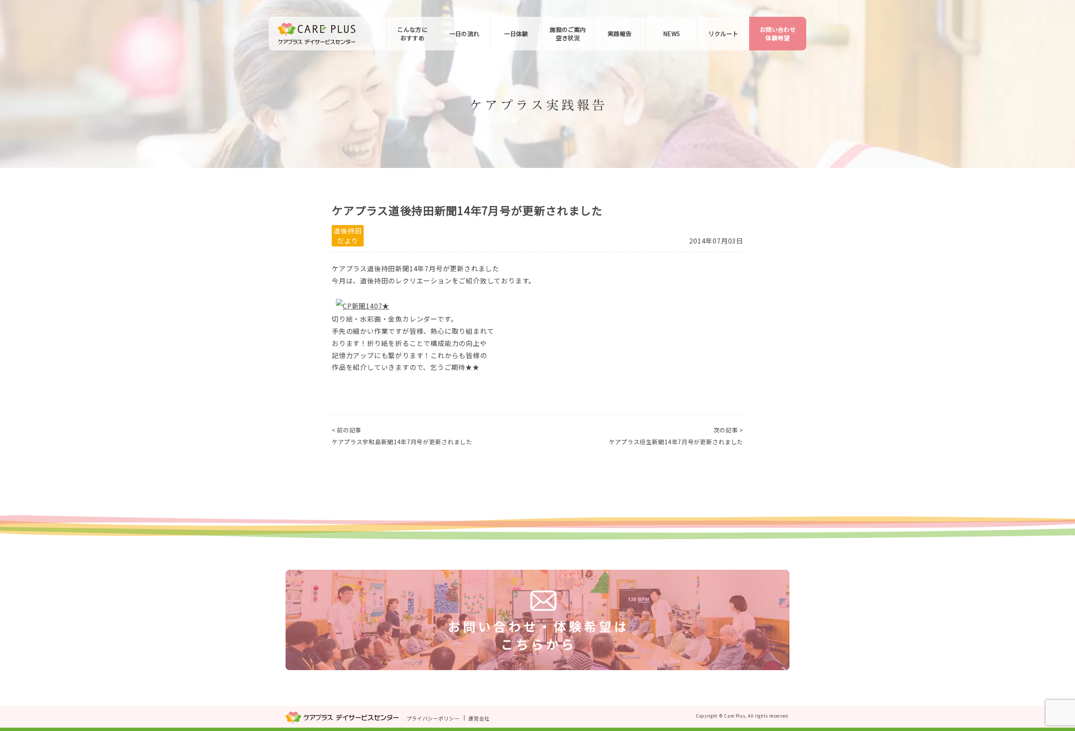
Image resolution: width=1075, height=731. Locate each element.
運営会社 (479, 717)
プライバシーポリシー (433, 717)
